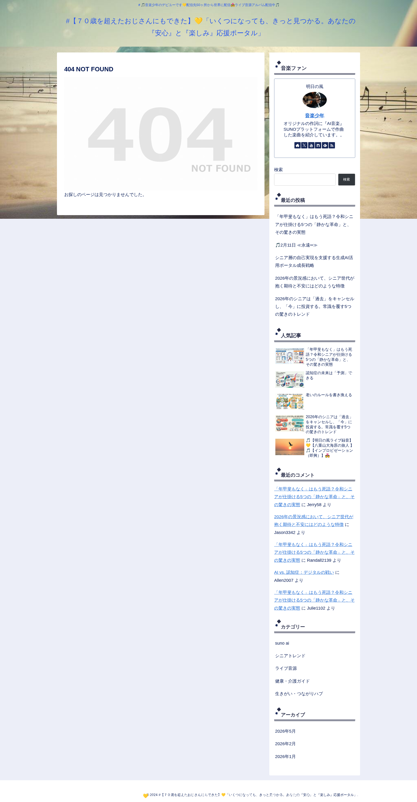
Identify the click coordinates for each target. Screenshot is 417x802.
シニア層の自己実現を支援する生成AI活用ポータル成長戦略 (314, 261)
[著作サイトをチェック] (297, 145)
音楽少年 (314, 115)
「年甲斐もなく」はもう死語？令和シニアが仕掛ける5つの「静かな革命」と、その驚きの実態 (314, 224)
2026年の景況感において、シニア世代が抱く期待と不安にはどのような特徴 (314, 282)
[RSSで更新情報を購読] (332, 145)
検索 (278, 169)
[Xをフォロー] (304, 145)
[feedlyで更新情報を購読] (325, 145)
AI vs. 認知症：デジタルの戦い (304, 572)
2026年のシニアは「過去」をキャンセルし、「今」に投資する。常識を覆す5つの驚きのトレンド (314, 306)
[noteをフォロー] (318, 145)
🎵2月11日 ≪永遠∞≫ (296, 245)
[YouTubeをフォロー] (311, 145)
